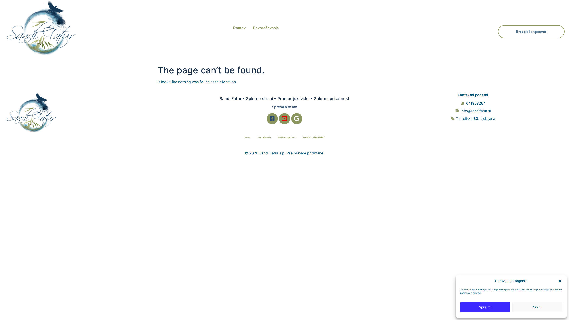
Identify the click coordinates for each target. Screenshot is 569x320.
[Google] (296, 118)
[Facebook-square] (272, 118)
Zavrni (537, 307)
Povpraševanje (266, 28)
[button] (560, 281)
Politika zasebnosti (286, 137)
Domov (239, 28)
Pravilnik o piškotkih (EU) (314, 137)
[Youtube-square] (284, 118)
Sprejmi (485, 307)
